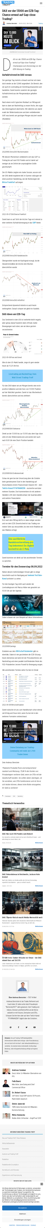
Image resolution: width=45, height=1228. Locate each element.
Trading (40, 23)
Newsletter (5, 1149)
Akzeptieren (22, 1208)
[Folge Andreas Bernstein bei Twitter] (26, 1027)
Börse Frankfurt (8, 182)
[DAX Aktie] (22, 819)
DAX (14, 796)
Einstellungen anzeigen (22, 1220)
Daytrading (20, 796)
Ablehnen (22, 1214)
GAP (34, 222)
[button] (42, 1184)
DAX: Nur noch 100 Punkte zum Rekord (17, 834)
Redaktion (5, 1159)
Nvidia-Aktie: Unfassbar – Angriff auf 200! (26, 1118)
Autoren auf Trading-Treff (10, 1154)
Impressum (33, 1225)
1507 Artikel (32, 997)
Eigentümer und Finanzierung (12, 1175)
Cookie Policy (12, 1225)
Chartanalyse (7, 796)
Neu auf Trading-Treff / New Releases (14, 1138)
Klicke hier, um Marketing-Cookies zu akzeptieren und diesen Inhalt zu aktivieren (22, 731)
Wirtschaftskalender (24, 651)
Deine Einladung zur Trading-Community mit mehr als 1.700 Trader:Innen (22, 751)
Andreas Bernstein (12, 23)
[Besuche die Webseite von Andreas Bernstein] (10, 1027)
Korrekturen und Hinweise (10, 1170)
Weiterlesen (39, 843)
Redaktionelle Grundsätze (10, 1164)
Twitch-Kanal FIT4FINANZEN (13, 488)
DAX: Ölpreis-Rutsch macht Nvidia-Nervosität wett (22, 917)
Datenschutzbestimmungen (22, 1225)
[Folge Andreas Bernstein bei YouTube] (34, 1027)
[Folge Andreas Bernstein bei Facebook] (18, 1027)
